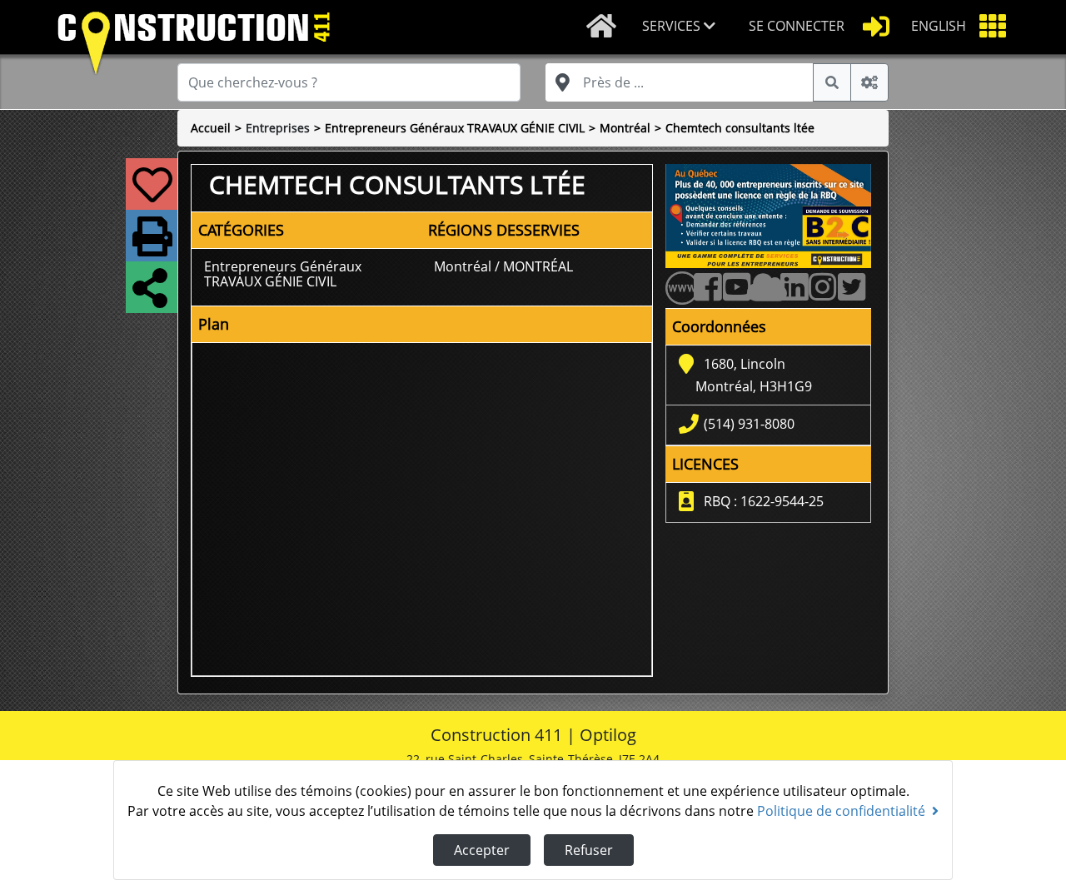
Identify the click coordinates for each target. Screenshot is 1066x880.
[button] (682, 27)
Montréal (625, 128)
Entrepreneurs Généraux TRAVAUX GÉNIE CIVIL (455, 128)
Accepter (482, 850)
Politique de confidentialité (841, 811)
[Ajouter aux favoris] (149, 195)
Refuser (589, 850)
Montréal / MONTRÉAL (503, 266)
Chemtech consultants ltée (739, 128)
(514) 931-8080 (749, 424)
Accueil (211, 128)
